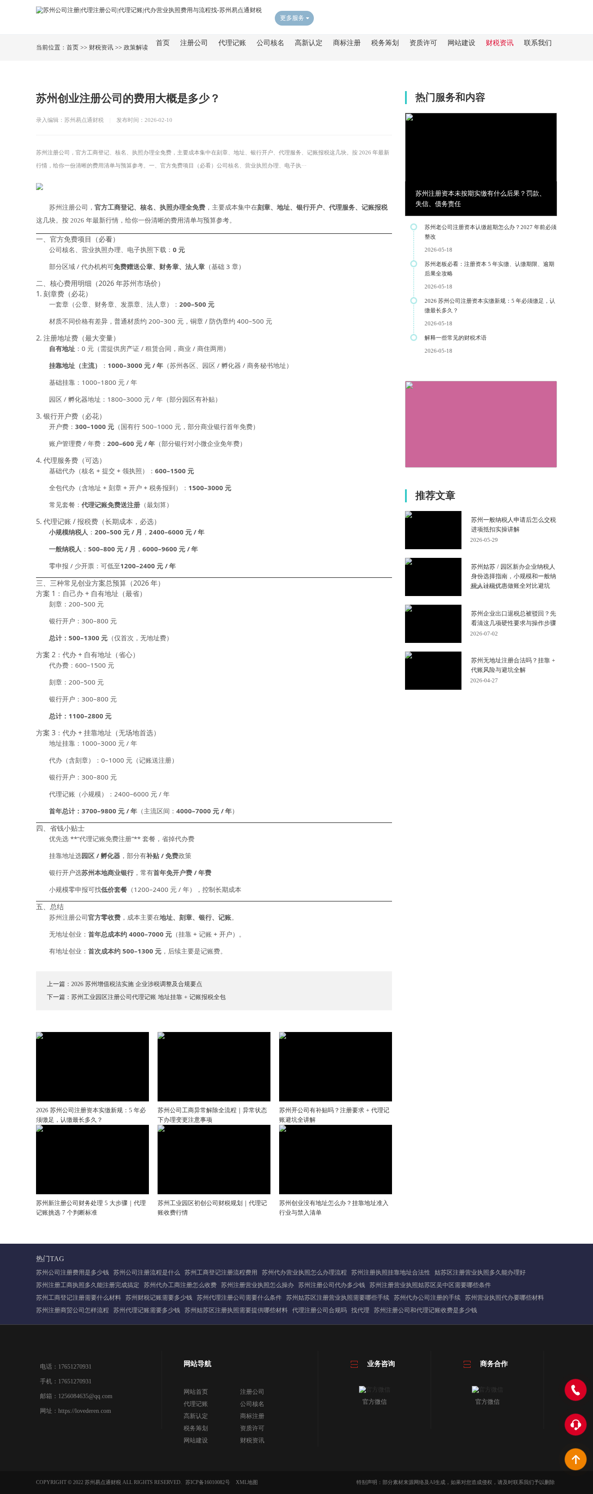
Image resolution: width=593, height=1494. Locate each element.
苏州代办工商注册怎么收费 (180, 1285)
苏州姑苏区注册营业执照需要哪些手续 (337, 1297)
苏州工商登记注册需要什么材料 (78, 1297)
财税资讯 (500, 42)
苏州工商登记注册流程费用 (220, 1272)
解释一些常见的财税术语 (456, 337)
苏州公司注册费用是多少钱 (72, 1272)
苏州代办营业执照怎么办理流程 (304, 1272)
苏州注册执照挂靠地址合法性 (390, 1272)
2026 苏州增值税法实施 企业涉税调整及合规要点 (136, 984)
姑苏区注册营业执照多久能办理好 (480, 1272)
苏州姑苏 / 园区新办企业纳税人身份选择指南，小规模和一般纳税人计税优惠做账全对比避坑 (513, 576)
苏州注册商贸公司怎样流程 (72, 1310)
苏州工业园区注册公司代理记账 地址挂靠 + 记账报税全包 (148, 997)
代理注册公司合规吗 (319, 1310)
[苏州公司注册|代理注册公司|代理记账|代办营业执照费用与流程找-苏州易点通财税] (149, 10)
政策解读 (136, 47)
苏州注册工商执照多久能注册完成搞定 (87, 1285)
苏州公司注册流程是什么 (146, 1272)
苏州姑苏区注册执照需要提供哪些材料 (236, 1310)
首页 (163, 42)
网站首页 (196, 1392)
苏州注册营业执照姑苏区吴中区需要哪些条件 (430, 1285)
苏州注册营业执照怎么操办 (257, 1285)
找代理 (360, 1310)
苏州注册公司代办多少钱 (331, 1285)
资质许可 (423, 42)
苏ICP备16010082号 (207, 1482)
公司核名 (270, 42)
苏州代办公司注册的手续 (427, 1297)
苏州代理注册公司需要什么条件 (239, 1297)
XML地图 (247, 1482)
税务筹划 (385, 42)
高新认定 (309, 42)
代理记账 (232, 42)
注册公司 (194, 42)
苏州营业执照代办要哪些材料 (504, 1297)
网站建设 (461, 42)
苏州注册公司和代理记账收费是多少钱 (425, 1310)
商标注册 (347, 42)
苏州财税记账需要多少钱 (158, 1297)
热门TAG (50, 1258)
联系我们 (538, 42)
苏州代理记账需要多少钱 (146, 1310)
